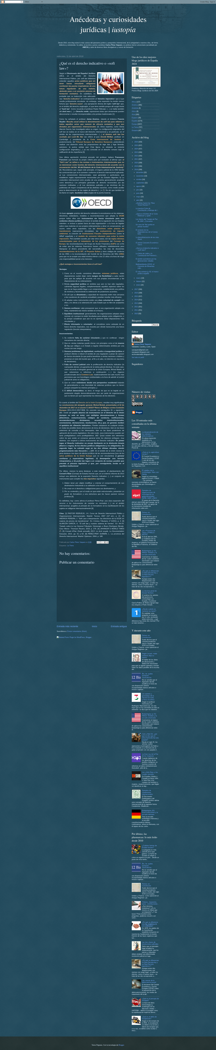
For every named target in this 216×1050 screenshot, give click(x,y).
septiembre (140, 183)
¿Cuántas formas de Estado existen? (149, 846)
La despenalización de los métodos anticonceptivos (150, 434)
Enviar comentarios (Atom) (77, 631)
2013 (136, 303)
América (135, 105)
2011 (136, 310)
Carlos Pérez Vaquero (142, 344)
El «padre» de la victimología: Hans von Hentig (150, 472)
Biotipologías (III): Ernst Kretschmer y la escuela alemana (150, 812)
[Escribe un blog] (100, 542)
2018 (136, 169)
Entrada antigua (119, 626)
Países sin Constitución (146, 513)
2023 (136, 152)
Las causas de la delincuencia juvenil (149, 981)
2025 (136, 145)
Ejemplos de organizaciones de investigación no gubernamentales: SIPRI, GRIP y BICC (149, 494)
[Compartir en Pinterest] (107, 542)
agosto (139, 186)
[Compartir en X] (102, 542)
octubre (139, 179)
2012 (136, 307)
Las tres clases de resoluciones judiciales (150, 943)
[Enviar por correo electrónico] (98, 542)
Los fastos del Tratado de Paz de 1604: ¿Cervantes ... (147, 220)
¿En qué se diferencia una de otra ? (150, 924)
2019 (136, 166)
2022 (136, 156)
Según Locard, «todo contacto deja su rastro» (149, 655)
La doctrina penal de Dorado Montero (149, 592)
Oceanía (135, 130)
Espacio (135, 118)
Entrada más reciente (67, 626)
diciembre (140, 172)
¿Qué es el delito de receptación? (149, 1018)
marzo (138, 278)
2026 (136, 142)
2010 (136, 313)
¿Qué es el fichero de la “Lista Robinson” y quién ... (147, 215)
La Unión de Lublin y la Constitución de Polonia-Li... (147, 254)
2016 (136, 293)
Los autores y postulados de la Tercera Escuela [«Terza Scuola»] (148, 696)
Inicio (94, 626)
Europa (134, 124)
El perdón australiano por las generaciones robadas (146, 260)
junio (138, 193)
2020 (136, 163)
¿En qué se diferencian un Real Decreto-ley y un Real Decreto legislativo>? (150, 574)
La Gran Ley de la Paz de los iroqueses (150, 755)
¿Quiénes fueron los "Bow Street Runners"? (145, 204)
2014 (136, 300)
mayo (138, 197)
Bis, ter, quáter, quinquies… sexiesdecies (147, 676)
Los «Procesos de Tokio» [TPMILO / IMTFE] (148, 532)
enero (138, 285)
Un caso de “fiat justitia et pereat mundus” (145, 225)
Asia (133, 114)
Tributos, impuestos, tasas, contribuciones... (150, 903)
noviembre (140, 176)
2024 (136, 149)
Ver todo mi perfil (138, 357)
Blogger (121, 1045)
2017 (136, 289)
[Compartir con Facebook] (105, 542)
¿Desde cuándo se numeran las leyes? (149, 610)
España (134, 121)
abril (138, 200)
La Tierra (70, 546)
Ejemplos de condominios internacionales (147, 792)
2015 (136, 296)
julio (138, 190)
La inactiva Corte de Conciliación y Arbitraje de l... (147, 209)
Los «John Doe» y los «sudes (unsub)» (150, 773)
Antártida (135, 108)
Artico (134, 111)
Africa (134, 102)
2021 (136, 159)
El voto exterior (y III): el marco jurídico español (147, 272)
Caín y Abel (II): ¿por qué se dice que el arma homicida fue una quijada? (150, 737)
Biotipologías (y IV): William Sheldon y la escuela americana (149, 553)
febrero (139, 281)
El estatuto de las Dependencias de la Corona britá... (147, 232)
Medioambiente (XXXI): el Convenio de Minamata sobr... (145, 266)
